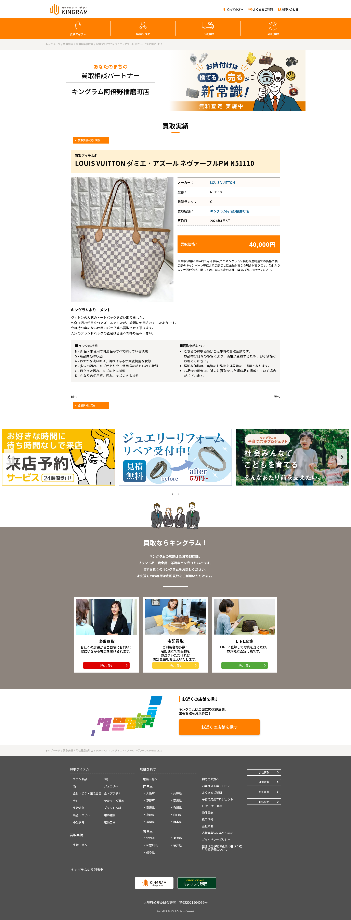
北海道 (150, 838)
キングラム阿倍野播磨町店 (229, 211)
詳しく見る (106, 665)
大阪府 (150, 793)
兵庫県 (177, 793)
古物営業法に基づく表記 (217, 833)
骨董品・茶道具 (114, 801)
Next (342, 457)
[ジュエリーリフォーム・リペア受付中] (175, 457)
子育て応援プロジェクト (217, 799)
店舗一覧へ (150, 779)
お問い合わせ (289, 9)
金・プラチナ (112, 793)
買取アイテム (78, 34)
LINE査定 (264, 801)
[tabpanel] (58, 457)
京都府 (150, 800)
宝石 (76, 801)
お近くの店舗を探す (219, 727)
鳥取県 (150, 815)
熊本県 (177, 822)
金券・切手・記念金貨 (87, 793)
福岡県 (150, 822)
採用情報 (207, 819)
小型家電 (78, 822)
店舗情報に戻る (86, 405)
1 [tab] (172, 494)
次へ (277, 396)
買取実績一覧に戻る (89, 140)
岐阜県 (150, 852)
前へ (74, 396)
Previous (9, 457)
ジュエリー (111, 786)
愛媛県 (150, 807)
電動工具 (109, 822)
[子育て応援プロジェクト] (292, 457)
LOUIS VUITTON (222, 182)
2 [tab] (179, 494)
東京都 (177, 838)
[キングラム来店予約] (58, 457)
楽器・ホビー (81, 815)
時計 (107, 779)
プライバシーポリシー (216, 839)
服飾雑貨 (109, 815)
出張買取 (208, 34)
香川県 (177, 807)
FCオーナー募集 (212, 806)
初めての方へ (235, 9)
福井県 (177, 845)
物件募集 (207, 813)
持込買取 (264, 772)
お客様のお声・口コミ (216, 786)
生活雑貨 (78, 808)
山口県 (177, 815)
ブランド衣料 (112, 808)
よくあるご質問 (263, 9)
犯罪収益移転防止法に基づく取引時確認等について (222, 847)
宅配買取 (273, 34)
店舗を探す (143, 34)
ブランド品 (80, 779)
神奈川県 (152, 845)
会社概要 (207, 826)
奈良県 (177, 800)
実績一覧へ (80, 845)
